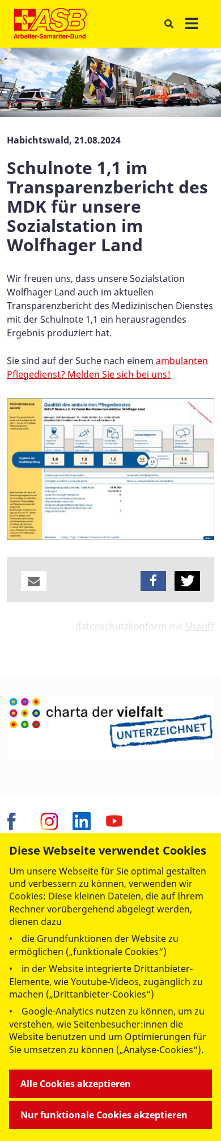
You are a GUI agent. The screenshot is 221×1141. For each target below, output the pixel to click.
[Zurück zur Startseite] (50, 24)
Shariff (199, 626)
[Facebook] (16, 821)
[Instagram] (49, 821)
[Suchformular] (168, 24)
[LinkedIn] (82, 821)
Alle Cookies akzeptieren (75, 1083)
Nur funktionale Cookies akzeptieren (104, 1115)
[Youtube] (114, 821)
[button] (33, 581)
